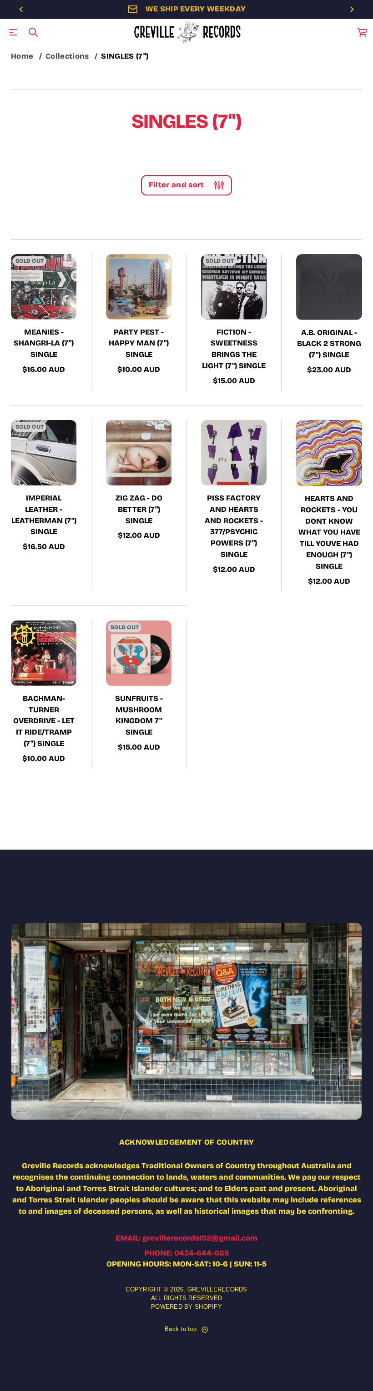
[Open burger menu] (13, 32)
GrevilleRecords (217, 1289)
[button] (33, 32)
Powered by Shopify (186, 1307)
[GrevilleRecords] (188, 32)
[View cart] (363, 32)
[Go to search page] (33, 32)
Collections (67, 56)
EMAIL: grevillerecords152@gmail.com (186, 1238)
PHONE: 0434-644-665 (186, 1253)
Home (22, 56)
